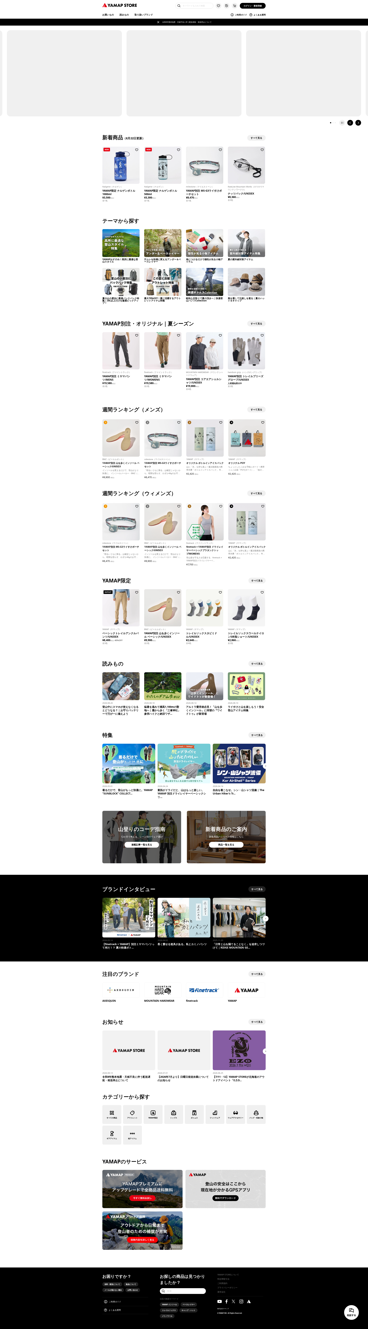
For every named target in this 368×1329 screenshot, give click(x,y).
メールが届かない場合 (113, 1290)
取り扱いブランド (144, 14)
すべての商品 (112, 1118)
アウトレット (132, 1118)
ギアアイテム (112, 1138)
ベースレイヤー (189, 1304)
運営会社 (221, 1291)
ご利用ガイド (241, 14)
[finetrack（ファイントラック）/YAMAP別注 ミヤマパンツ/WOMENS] (162, 350)
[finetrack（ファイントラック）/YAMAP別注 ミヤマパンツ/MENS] (121, 350)
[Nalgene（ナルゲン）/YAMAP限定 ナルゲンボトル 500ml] (162, 165)
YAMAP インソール (169, 1304)
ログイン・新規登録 (253, 5)
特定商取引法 (223, 1279)
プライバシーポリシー (227, 1287)
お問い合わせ (133, 1290)
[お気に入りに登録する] (137, 150)
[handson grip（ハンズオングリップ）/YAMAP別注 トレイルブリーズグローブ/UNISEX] (246, 350)
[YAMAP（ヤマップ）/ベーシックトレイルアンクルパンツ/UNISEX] (121, 607)
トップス (173, 1118)
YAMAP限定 (153, 1118)
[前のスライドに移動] (350, 123)
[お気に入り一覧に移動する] (218, 6)
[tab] (330, 122)
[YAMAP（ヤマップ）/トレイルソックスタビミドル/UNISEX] (204, 607)
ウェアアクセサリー (235, 1118)
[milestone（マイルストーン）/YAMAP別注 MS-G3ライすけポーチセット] (204, 165)
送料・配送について (112, 1284)
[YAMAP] (246, 990)
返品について (131, 1284)
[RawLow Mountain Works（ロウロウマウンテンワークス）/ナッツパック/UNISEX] (246, 165)
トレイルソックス (169, 1310)
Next (266, 766)
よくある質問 (260, 14)
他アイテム (132, 1138)
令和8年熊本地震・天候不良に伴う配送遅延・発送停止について (187, 22)
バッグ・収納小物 (256, 1118)
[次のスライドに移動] (358, 123)
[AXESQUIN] (121, 990)
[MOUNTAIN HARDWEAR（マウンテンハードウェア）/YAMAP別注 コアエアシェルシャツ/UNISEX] (204, 350)
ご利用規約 (222, 1283)
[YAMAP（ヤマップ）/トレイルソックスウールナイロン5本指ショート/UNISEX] (246, 607)
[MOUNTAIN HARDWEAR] (162, 990)
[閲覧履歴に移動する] (226, 6)
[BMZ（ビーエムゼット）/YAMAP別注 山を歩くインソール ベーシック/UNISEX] (162, 607)
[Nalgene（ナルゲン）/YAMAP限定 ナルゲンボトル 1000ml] (121, 165)
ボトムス (194, 1118)
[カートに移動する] (234, 6)
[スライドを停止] (342, 123)
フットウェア (215, 1118)
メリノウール (167, 1316)
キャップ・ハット (188, 1310)
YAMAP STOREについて (228, 1274)
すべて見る (257, 580)
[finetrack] (204, 990)
